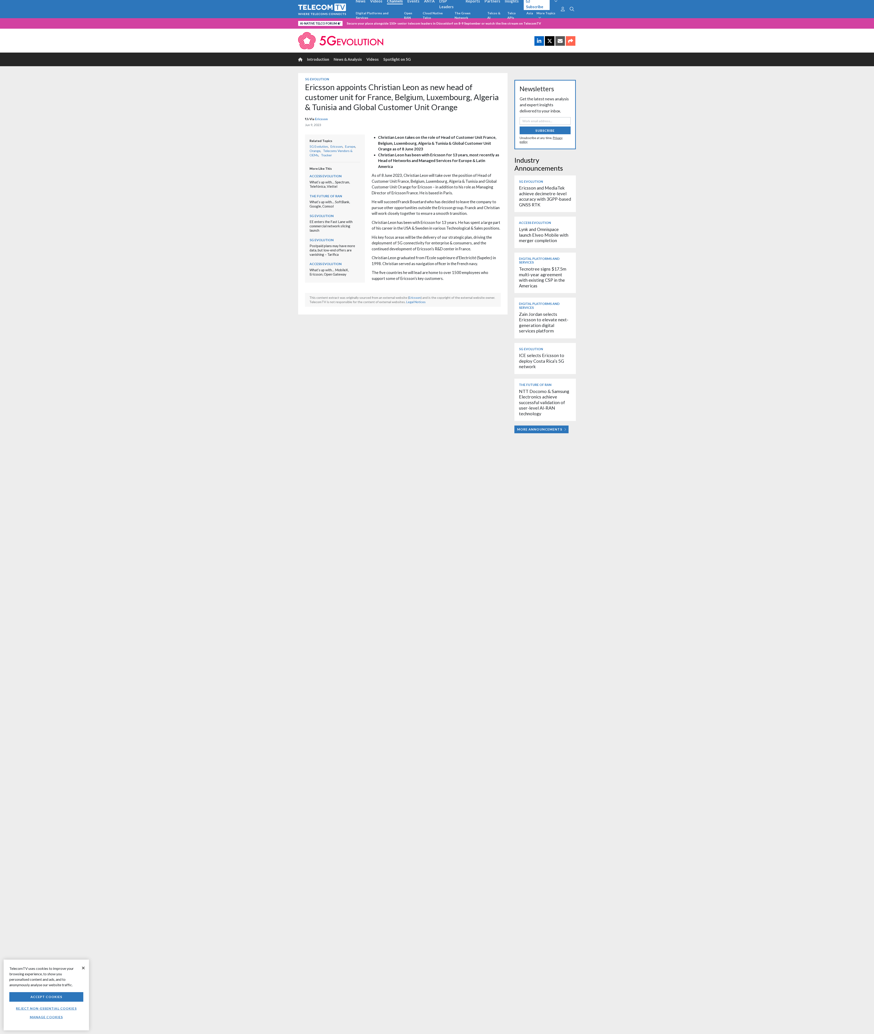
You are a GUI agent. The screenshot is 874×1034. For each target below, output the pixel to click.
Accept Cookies (46, 997)
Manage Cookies (46, 1017)
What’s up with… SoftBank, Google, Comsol (330, 204)
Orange (315, 151)
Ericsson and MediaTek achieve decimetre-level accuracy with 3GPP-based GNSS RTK (545, 196)
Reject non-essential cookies (46, 1008)
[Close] (83, 968)
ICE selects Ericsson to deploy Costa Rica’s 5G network (541, 361)
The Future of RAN (326, 196)
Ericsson (321, 119)
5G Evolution (317, 79)
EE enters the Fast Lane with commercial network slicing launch (331, 226)
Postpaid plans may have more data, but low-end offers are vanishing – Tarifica (332, 250)
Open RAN (408, 15)
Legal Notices (416, 302)
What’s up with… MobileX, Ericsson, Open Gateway (329, 272)
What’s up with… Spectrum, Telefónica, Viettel (330, 184)
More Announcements (539, 429)
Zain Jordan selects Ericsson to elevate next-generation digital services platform (543, 322)
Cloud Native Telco (433, 15)
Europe (350, 146)
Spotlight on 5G (397, 59)
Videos (372, 59)
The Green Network (462, 15)
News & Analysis (348, 59)
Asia (529, 13)
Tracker (326, 155)
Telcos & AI (494, 15)
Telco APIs (511, 15)
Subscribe (545, 130)
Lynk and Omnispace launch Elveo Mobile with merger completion (543, 235)
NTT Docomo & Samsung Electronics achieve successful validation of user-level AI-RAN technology (544, 402)
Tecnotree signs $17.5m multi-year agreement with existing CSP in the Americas (542, 277)
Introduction (318, 59)
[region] (46, 995)
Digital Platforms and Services (372, 15)
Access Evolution (326, 176)
